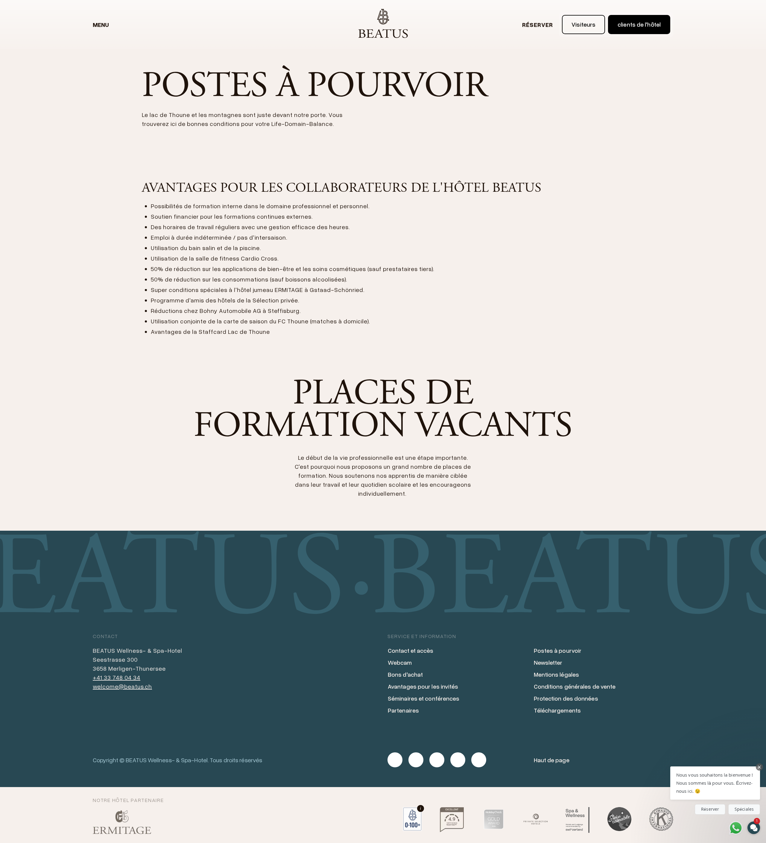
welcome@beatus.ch (122, 686)
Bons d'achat (405, 674)
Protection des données (566, 698)
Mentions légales (556, 674)
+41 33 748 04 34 (116, 677)
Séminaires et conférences (424, 698)
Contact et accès (411, 650)
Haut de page (551, 759)
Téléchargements (557, 710)
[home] (383, 24)
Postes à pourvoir (558, 650)
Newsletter (548, 662)
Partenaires (403, 710)
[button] (715, 783)
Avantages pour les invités (423, 686)
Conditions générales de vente (575, 686)
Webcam (400, 662)
